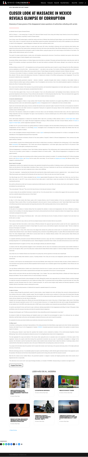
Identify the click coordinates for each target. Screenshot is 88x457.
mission (35, 127)
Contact (81, 3)
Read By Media (65, 3)
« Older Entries (13, 430)
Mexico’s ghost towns (66, 390)
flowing (27, 158)
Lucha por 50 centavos (42, 390)
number (38, 102)
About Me (74, 3)
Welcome (43, 3)
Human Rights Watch (71, 118)
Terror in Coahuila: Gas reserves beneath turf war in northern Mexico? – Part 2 (68, 417)
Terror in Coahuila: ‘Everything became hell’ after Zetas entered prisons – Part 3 (43, 417)
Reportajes (17, 396)
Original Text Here (16, 365)
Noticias (41, 392)
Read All (56, 3)
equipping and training (60, 158)
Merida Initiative (19, 158)
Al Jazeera (13, 396)
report (42, 132)
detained (39, 177)
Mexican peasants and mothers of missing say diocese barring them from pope (19, 392)
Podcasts (50, 3)
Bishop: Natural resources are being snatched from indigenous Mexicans (19, 420)
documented (15, 144)
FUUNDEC (40, 327)
